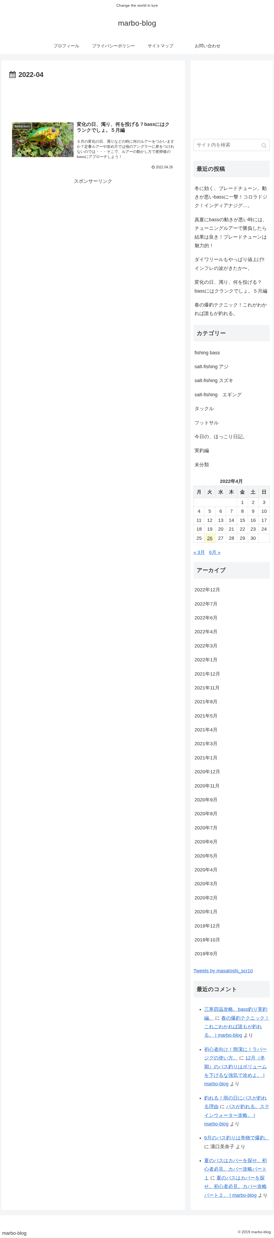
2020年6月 (206, 841)
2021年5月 (206, 716)
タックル (204, 408)
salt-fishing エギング (218, 394)
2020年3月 (206, 883)
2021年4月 (206, 729)
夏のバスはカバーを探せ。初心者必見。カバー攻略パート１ (235, 1169)
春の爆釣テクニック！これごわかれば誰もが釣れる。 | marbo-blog (236, 1026)
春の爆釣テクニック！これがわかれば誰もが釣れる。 (231, 309)
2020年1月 (206, 911)
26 (209, 538)
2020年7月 (206, 827)
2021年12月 (207, 674)
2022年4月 (206, 631)
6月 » (214, 552)
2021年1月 (206, 757)
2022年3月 (206, 646)
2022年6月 (206, 617)
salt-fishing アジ (212, 366)
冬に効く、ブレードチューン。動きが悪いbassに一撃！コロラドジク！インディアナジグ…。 (231, 197)
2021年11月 (207, 687)
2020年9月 (206, 799)
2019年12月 (207, 926)
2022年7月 (206, 604)
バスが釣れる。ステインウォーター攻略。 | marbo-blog (236, 1115)
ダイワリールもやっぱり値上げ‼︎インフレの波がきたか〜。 (229, 264)
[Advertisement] (93, 97)
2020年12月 (207, 771)
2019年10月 (207, 939)
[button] (264, 145)
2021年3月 (206, 743)
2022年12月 (207, 589)
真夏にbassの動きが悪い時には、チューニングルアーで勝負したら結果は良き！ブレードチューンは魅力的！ (231, 232)
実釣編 (202, 450)
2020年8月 (206, 813)
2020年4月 (206, 869)
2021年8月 (206, 701)
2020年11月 (207, 786)
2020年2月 (206, 898)
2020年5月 (206, 856)
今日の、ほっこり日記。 (221, 436)
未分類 (202, 464)
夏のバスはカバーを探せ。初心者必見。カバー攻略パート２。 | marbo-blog (235, 1186)
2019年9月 (206, 953)
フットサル (207, 422)
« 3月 (199, 552)
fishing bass (207, 352)
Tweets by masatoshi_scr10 (223, 970)
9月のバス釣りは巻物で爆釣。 (236, 1137)
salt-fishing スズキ (214, 380)
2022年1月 (206, 659)
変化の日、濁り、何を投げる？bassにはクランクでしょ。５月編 (231, 286)
